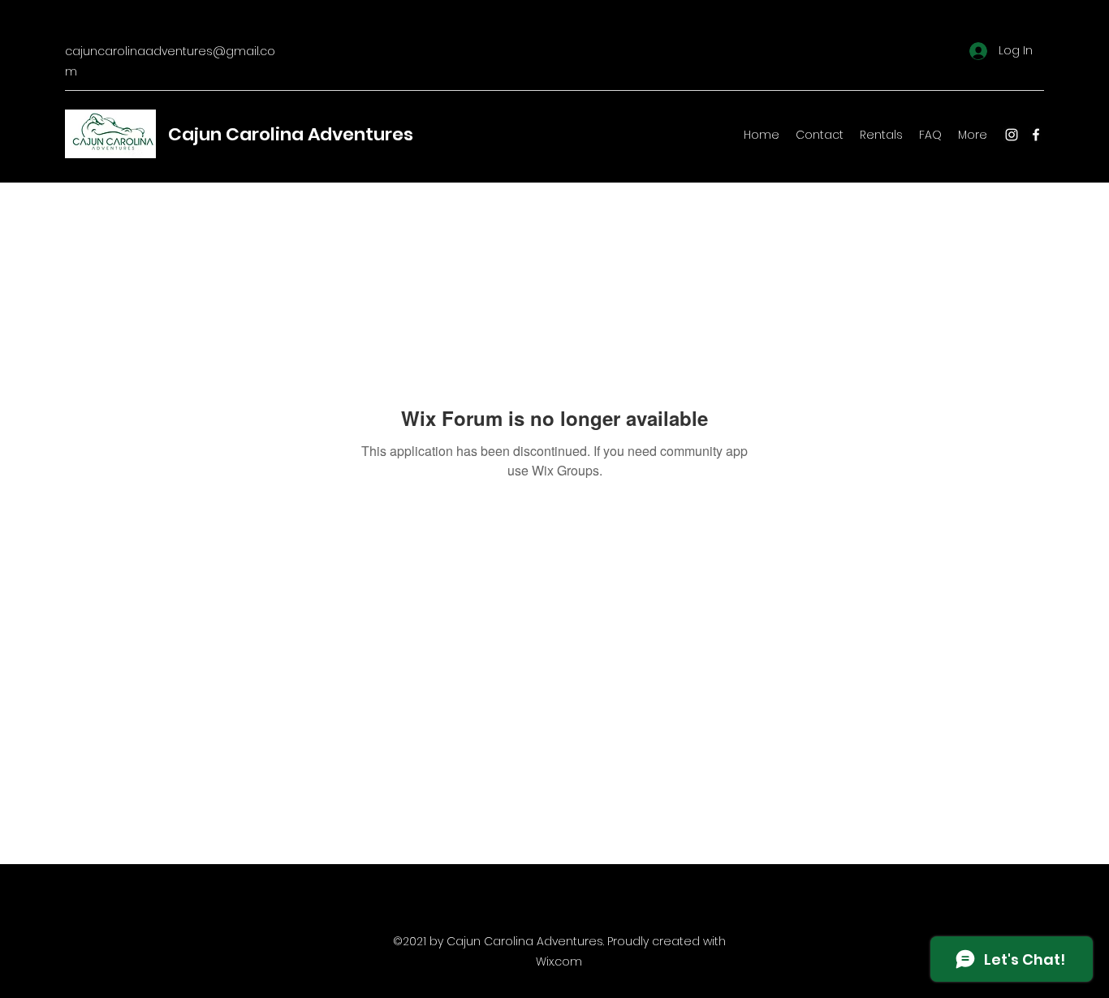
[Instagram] (1011, 135)
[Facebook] (1036, 135)
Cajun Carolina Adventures (290, 134)
